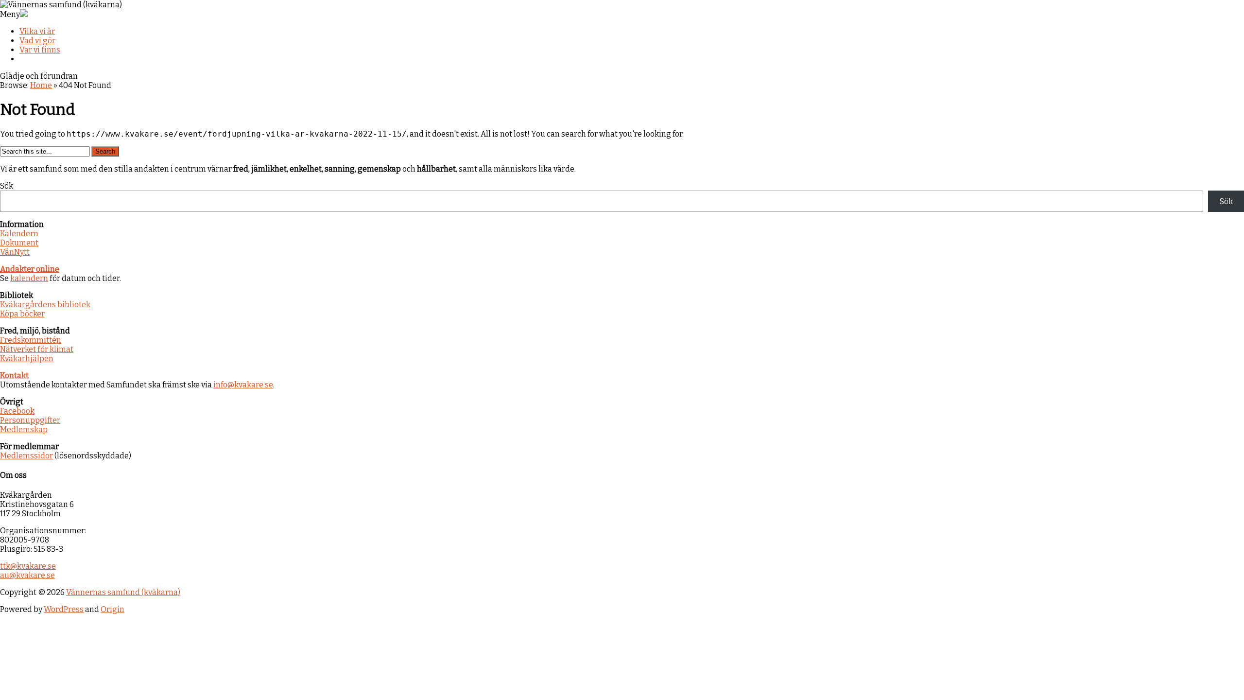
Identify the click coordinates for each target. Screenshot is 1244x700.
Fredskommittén (30, 340)
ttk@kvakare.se (28, 566)
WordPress (64, 609)
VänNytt (15, 252)
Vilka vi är (37, 31)
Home (41, 85)
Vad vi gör (37, 40)
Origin (112, 609)
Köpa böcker (22, 313)
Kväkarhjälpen (26, 358)
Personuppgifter (30, 420)
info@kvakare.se (243, 384)
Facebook (17, 411)
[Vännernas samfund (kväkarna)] (61, 4)
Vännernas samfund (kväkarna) (123, 592)
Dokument (19, 242)
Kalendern (19, 233)
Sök (6, 186)
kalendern (29, 278)
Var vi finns (39, 49)
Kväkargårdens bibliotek (45, 304)
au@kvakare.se (27, 575)
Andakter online (29, 269)
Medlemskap (24, 429)
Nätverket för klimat (36, 349)
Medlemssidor (26, 455)
